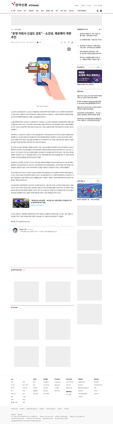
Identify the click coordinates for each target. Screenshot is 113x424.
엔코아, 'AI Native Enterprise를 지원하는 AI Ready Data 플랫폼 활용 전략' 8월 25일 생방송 (89, 103)
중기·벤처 (18, 29)
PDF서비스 (57, 391)
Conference (58, 382)
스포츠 (24, 396)
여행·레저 (35, 393)
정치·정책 (63, 11)
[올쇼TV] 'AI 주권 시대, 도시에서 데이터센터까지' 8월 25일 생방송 (89, 108)
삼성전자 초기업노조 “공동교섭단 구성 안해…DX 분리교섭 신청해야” (90, 47)
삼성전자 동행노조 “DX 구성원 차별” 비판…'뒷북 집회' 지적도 (90, 35)
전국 (24, 393)
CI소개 (96, 391)
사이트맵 (66, 409)
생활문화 (35, 391)
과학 (57, 11)
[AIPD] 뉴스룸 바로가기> (37, 205)
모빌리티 (31, 11)
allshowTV (57, 385)
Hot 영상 (45, 388)
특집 (24, 399)
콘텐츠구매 (69, 388)
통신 (37, 11)
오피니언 (71, 11)
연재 (24, 402)
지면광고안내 (81, 382)
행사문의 (80, 385)
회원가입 (100, 5)
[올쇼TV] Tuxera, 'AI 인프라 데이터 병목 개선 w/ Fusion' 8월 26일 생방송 (89, 97)
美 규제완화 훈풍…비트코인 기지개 (91, 40)
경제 (42, 11)
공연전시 (35, 388)
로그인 (95, 5)
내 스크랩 (68, 394)
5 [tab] (96, 67)
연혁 (95, 388)
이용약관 (80, 391)
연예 (34, 382)
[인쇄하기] (72, 42)
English (76, 5)
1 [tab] (99, 29)
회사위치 (96, 393)
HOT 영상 (81, 181)
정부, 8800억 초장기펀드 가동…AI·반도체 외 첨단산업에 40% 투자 (90, 52)
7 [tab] (99, 67)
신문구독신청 (69, 382)
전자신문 (96, 382)
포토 (34, 385)
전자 (25, 11)
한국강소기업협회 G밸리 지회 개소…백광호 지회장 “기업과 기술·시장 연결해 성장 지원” (91, 59)
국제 (24, 391)
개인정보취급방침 (82, 393)
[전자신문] (25, 4)
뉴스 (12, 379)
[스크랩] (65, 42)
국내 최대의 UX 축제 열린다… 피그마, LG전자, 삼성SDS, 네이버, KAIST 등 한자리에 (89, 115)
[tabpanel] (89, 47)
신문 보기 (68, 385)
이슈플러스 (46, 382)
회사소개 (20, 414)
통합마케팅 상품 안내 (83, 388)
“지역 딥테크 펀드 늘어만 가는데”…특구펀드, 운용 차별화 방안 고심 (38, 231)
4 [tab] (94, 67)
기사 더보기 (30, 229)
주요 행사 (80, 67)
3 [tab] (92, 67)
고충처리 (80, 396)
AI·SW (13, 11)
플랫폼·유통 (49, 11)
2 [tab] (101, 29)
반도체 (19, 11)
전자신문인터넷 (98, 385)
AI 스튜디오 (46, 385)
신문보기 (83, 5)
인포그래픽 (46, 393)
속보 (12, 382)
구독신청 (89, 5)
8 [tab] (101, 67)
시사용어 (57, 388)
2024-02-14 (35, 42)
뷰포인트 (45, 391)
